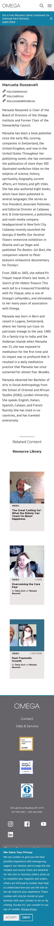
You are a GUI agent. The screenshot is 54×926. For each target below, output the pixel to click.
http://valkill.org (15, 95)
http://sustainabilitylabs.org (21, 100)
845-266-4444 (35, 812)
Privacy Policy (29, 909)
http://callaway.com (17, 91)
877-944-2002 (18, 812)
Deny (26, 917)
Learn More (8, 21)
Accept (11, 917)
